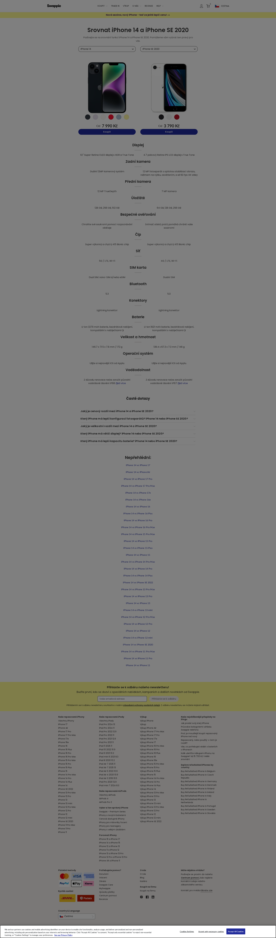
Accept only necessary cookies (211, 931)
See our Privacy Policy (63, 935)
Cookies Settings (187, 931)
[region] (138, 931)
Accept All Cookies (236, 931)
